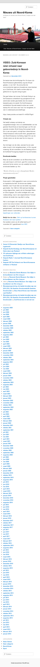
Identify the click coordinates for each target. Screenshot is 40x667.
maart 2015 (6, 579)
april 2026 (6, 317)
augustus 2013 (8, 618)
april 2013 (6, 627)
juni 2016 (6, 552)
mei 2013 (6, 625)
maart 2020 (6, 466)
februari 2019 (7, 493)
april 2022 (6, 416)
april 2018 (6, 511)
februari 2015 (7, 582)
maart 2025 (6, 346)
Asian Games (7, 642)
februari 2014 (7, 606)
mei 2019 (6, 486)
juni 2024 (6, 366)
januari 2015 (7, 584)
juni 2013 (6, 622)
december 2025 (8, 326)
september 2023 (8, 382)
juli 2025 (6, 337)
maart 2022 (6, 419)
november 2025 (8, 328)
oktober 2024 (7, 357)
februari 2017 (7, 541)
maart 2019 (6, 491)
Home (5, 44)
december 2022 (8, 400)
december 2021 (8, 425)
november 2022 (8, 403)
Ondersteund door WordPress (20, 663)
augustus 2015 (8, 568)
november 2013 (8, 611)
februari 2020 (7, 468)
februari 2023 (7, 396)
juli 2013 (6, 620)
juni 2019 (6, 484)
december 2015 (8, 563)
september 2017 (8, 525)
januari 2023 (7, 398)
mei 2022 (6, 414)
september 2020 (8, 452)
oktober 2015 (7, 566)
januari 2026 (7, 323)
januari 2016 (7, 561)
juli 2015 (6, 570)
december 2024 (8, 353)
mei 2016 (6, 554)
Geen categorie (15, 228)
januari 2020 (7, 471)
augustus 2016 (8, 548)
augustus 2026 (8, 308)
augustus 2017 (8, 527)
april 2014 (6, 604)
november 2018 (8, 500)
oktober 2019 (7, 475)
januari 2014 (7, 609)
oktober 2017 (7, 523)
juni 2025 (6, 339)
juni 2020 (6, 459)
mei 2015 (6, 575)
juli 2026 (6, 310)
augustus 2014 (8, 595)
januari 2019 (7, 495)
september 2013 (8, 616)
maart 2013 (6, 629)
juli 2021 (6, 432)
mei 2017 (6, 534)
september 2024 (8, 360)
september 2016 (8, 545)
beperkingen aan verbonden (11, 213)
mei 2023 (6, 389)
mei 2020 (6, 461)
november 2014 (8, 588)
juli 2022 (6, 412)
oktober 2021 (7, 428)
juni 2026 (6, 312)
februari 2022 (7, 421)
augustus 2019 (8, 480)
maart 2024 (6, 371)
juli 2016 (6, 550)
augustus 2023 (8, 385)
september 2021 (8, 430)
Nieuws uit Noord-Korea (17, 12)
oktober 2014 (7, 591)
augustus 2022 (8, 409)
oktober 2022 (7, 405)
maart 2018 (6, 514)
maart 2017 (6, 539)
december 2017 (8, 520)
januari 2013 (7, 634)
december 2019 (8, 473)
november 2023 (8, 378)
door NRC (24, 224)
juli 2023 (6, 387)
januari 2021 (7, 443)
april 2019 (6, 489)
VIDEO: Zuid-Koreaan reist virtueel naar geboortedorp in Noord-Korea (15, 67)
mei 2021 (6, 437)
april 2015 (6, 577)
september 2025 (8, 332)
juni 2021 (6, 434)
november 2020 (8, 448)
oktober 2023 (7, 380)
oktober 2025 (7, 330)
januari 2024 (7, 376)
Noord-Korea (7, 646)
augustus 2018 (8, 502)
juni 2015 (6, 572)
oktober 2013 (7, 613)
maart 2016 (6, 557)
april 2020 (6, 464)
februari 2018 (7, 516)
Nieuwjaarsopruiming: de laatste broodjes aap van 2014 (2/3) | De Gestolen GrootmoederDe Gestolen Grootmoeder (19, 288)
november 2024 (8, 355)
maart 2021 (6, 441)
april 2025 (6, 344)
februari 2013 (7, 631)
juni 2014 (6, 600)
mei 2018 (6, 509)
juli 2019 (6, 482)
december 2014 (8, 586)
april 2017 (6, 536)
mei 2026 (6, 314)
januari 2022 (7, 423)
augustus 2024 (8, 362)
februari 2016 (7, 559)
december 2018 (8, 498)
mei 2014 (6, 602)
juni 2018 (6, 507)
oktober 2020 (7, 450)
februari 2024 (7, 373)
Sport (5, 648)
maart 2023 (6, 394)
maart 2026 (6, 319)
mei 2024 (6, 369)
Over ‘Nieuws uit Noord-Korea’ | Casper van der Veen (19, 48)
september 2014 (8, 593)
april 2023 (6, 391)
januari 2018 (7, 518)
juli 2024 (6, 364)
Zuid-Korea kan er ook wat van (24, 300)
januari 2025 (7, 351)
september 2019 (8, 477)
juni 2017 (6, 532)
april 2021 (6, 439)
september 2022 (8, 407)
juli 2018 (6, 505)
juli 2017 (6, 529)
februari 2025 (7, 348)
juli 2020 (6, 457)
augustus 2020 (8, 455)
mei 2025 (6, 342)
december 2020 (8, 446)
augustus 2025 (8, 335)
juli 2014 (6, 597)
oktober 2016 (7, 543)
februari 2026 (7, 321)
